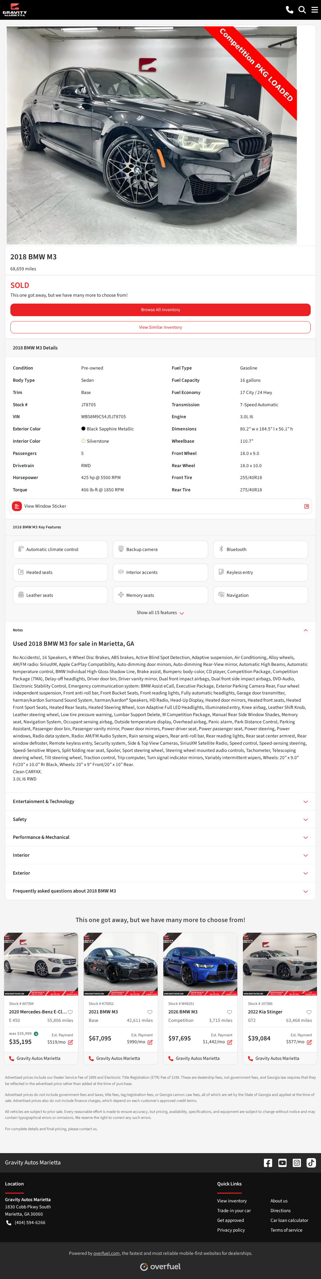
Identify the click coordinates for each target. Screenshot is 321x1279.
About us (279, 1200)
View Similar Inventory (160, 327)
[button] (289, 9)
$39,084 (259, 1038)
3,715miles (220, 1020)
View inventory (232, 1200)
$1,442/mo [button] (217, 1038)
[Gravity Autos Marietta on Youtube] (280, 1162)
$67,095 (100, 1038)
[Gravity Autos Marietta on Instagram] (294, 1162)
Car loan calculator (289, 1220)
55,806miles (60, 1020)
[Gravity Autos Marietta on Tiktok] (309, 1162)
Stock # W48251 (181, 1003)
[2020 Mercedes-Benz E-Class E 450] (41, 964)
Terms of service (287, 1230)
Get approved (230, 1220)
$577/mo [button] (299, 1038)
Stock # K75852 (101, 1003)
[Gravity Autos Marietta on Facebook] (265, 1162)
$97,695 (179, 1038)
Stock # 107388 (260, 1003)
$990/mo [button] (140, 1038)
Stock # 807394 (21, 1003)
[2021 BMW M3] (121, 964)
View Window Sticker (45, 506)
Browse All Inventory (160, 309)
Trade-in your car (234, 1210)
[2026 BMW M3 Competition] (200, 964)
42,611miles (140, 1020)
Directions (281, 1210)
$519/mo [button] (60, 1038)
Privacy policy (231, 1230)
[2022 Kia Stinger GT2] (280, 964)
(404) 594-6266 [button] (30, 1222)
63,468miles (299, 1020)
